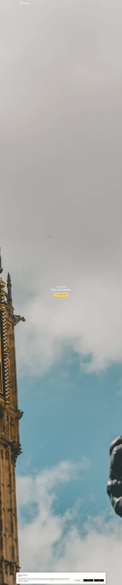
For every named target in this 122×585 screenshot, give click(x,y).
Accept (99, 580)
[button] (101, 3)
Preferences (77, 580)
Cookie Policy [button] (52, 579)
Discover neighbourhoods (61, 294)
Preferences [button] (26, 581)
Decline (88, 580)
